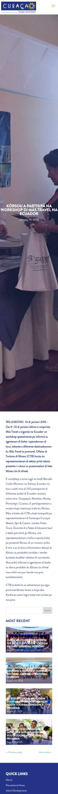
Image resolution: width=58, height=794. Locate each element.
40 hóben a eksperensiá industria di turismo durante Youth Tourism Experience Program (28, 733)
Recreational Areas (15, 785)
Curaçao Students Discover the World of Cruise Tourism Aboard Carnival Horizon (27, 643)
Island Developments (16, 790)
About (9, 780)
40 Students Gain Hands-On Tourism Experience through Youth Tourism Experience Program (27, 703)
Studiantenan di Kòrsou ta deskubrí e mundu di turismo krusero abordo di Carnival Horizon (27, 672)
